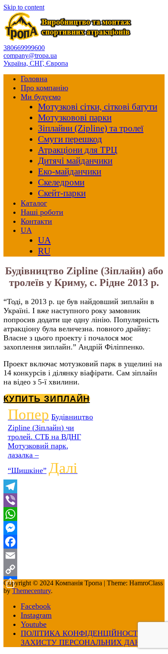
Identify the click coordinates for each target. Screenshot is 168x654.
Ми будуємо (41, 96)
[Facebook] (84, 542)
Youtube (34, 624)
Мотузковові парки (75, 117)
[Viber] (84, 500)
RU (44, 251)
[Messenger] (84, 528)
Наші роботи (42, 212)
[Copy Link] (84, 569)
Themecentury (31, 590)
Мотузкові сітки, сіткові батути (97, 107)
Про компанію (44, 87)
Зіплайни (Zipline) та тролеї (90, 128)
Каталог (34, 203)
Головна (34, 78)
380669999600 (24, 47)
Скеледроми (61, 182)
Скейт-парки (62, 193)
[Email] (84, 555)
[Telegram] (84, 486)
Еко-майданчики (69, 171)
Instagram (36, 615)
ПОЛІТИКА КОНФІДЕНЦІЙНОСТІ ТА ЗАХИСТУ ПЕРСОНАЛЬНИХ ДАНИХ (86, 638)
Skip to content (23, 7)
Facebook (36, 606)
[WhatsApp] (84, 514)
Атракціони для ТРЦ (77, 150)
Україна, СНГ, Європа (35, 63)
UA (26, 230)
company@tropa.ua (30, 55)
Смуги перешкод (70, 139)
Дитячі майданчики (75, 161)
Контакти (36, 221)
